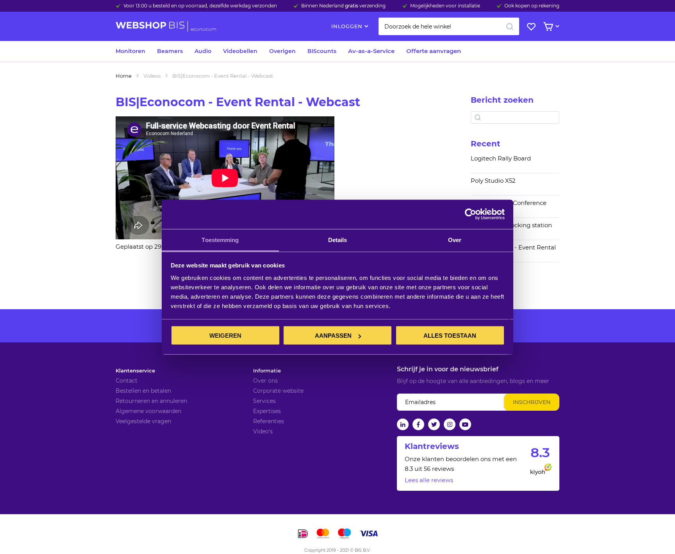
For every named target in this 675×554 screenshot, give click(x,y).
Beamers (170, 51)
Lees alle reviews (429, 480)
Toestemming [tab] (220, 239)
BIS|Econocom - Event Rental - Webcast (513, 251)
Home (124, 76)
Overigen (282, 51)
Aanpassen (333, 335)
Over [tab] (454, 239)
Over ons (265, 380)
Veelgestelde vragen (143, 421)
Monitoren (130, 51)
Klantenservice (135, 370)
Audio (203, 51)
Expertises (267, 411)
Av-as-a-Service (371, 51)
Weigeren (225, 335)
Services (264, 400)
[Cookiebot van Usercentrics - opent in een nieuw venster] (470, 214)
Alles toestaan (449, 335)
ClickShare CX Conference (508, 203)
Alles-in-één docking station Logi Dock (511, 229)
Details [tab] (337, 239)
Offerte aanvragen (433, 51)
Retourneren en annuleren (151, 400)
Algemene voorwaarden (148, 411)
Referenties (268, 421)
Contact (127, 380)
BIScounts (321, 51)
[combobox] (449, 26)
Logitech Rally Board (501, 158)
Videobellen (240, 51)
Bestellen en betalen (143, 390)
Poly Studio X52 (493, 180)
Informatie (267, 370)
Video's (263, 431)
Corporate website (278, 390)
